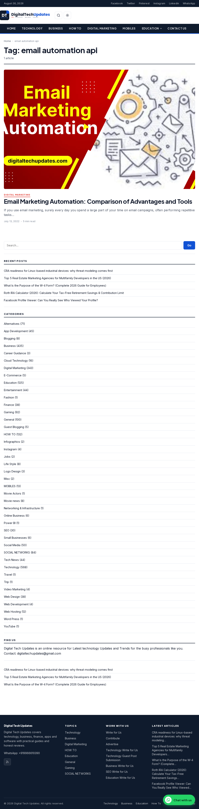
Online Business (14, 515)
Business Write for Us (120, 765)
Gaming (9, 412)
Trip (6, 582)
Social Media (12, 545)
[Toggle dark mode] (67, 15)
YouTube (9, 626)
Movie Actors (12, 493)
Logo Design (12, 471)
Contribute (113, 738)
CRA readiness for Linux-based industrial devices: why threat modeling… (172, 736)
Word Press (11, 619)
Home (11, 28)
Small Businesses (15, 537)
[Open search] (58, 15)
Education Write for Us (120, 777)
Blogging (9, 338)
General (9, 419)
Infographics (12, 441)
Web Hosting (12, 611)
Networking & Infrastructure (22, 508)
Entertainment (13, 390)
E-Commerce (13, 375)
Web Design (12, 596)
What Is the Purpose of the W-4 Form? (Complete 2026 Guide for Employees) (55, 285)
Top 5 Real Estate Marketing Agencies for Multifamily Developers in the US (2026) (57, 278)
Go (189, 245)
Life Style (10, 464)
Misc (7, 478)
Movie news (12, 500)
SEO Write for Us (117, 771)
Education (150, 28)
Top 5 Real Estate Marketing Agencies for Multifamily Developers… (170, 750)
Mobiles (129, 28)
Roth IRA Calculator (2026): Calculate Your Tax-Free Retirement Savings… (169, 774)
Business (56, 28)
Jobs (7, 456)
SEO (6, 530)
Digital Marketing (101, 28)
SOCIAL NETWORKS (17, 552)
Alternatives (11, 323)
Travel (8, 574)
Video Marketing (14, 589)
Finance (9, 404)
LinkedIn (174, 3)
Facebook (117, 3)
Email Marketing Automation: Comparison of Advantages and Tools (98, 201)
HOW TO (10, 434)
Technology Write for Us (122, 750)
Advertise (112, 744)
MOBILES (10, 486)
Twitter (131, 3)
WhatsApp (189, 3)
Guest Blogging (14, 427)
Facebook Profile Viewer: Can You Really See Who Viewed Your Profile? (51, 300)
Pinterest (144, 3)
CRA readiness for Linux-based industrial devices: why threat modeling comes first (58, 270)
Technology (32, 28)
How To (75, 28)
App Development (16, 331)
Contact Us (177, 28)
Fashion (9, 397)
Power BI (10, 523)
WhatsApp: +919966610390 (22, 753)
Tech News (11, 559)
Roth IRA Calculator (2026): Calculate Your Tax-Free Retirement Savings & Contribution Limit (64, 292)
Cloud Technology (16, 360)
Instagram (159, 3)
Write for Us (113, 732)
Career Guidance (15, 353)
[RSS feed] (7, 761)
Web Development (16, 604)
